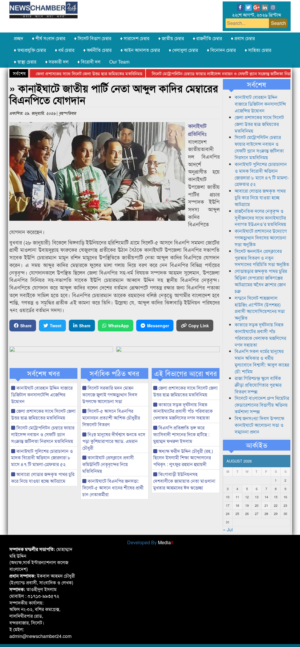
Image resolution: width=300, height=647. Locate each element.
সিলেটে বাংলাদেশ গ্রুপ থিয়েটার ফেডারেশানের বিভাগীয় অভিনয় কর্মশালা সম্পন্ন (262, 405)
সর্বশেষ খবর (43, 373)
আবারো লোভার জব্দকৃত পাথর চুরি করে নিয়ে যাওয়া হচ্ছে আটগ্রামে (42, 477)
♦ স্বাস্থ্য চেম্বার (25, 61)
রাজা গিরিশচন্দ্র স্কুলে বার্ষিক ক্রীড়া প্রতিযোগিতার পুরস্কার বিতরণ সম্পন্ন (258, 385)
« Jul (228, 529)
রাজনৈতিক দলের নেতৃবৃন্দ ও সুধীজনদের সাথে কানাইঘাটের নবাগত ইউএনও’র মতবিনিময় (260, 218)
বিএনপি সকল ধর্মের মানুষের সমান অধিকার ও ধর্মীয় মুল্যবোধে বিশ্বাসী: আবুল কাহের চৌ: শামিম (262, 361)
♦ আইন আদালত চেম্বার (140, 50)
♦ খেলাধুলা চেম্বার (183, 50)
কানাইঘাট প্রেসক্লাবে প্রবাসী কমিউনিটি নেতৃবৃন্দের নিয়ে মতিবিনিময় (108, 464)
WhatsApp (118, 325)
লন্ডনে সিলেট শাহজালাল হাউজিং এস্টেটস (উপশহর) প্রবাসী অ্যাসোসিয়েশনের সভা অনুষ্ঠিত (260, 308)
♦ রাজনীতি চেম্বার (207, 38)
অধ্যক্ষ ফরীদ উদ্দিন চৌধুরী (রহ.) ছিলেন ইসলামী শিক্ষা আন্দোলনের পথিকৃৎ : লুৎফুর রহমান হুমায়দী (183, 458)
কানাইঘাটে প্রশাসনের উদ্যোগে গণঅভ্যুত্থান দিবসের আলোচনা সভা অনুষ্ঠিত (261, 237)
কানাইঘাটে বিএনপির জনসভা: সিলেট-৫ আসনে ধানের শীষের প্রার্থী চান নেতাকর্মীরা (113, 487)
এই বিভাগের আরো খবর (185, 373)
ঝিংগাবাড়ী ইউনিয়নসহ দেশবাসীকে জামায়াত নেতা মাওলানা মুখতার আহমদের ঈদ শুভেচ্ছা (184, 481)
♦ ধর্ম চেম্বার (64, 50)
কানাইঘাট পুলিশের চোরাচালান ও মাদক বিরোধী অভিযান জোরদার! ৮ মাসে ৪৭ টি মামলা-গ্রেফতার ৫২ (42, 458)
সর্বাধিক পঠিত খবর (114, 373)
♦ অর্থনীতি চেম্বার (97, 50)
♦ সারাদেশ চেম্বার (134, 38)
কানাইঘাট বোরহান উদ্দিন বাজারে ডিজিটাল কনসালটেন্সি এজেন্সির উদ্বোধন (42, 394)
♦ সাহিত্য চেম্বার (258, 50)
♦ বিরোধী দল (88, 61)
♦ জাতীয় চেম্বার (171, 38)
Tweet (56, 325)
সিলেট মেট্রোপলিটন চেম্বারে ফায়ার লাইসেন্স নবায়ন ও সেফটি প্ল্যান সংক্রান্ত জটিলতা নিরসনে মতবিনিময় (42, 434)
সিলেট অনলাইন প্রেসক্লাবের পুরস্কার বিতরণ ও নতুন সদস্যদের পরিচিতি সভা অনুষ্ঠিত (262, 258)
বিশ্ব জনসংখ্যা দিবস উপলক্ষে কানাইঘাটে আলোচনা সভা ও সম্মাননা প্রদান (259, 425)
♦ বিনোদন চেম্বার (221, 50)
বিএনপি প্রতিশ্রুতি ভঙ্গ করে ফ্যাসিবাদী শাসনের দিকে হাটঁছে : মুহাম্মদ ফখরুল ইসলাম (181, 434)
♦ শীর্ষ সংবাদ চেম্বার (48, 38)
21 (266, 505)
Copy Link (198, 325)
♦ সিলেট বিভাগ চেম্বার (92, 38)
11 (237, 496)
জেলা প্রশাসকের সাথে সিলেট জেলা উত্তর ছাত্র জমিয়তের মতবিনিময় (77, 73)
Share (26, 325)
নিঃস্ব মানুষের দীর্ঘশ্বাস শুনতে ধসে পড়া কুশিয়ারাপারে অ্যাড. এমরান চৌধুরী (113, 441)
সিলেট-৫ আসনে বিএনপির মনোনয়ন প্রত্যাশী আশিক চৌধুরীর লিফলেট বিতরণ (111, 418)
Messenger (158, 325)
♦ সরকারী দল (57, 61)
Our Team (119, 61)
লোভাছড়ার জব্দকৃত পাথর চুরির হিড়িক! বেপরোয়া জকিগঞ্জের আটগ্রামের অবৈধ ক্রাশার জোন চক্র (261, 281)
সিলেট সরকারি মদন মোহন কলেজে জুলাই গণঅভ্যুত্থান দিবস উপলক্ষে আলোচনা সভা (109, 394)
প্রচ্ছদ (18, 38)
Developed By (150, 542)
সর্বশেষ (256, 84)
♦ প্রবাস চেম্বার (243, 38)
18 (237, 505)
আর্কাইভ (256, 445)
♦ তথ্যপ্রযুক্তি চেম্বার (30, 50)
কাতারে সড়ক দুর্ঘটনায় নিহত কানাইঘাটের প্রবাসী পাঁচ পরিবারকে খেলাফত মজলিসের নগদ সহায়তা (183, 411)
